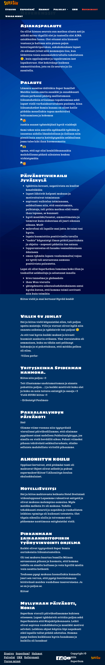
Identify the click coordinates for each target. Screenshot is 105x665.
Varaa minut (14, 16)
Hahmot (44, 9)
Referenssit (90, 9)
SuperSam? (27, 9)
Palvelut (60, 9)
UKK (75, 9)
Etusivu (10, 9)
